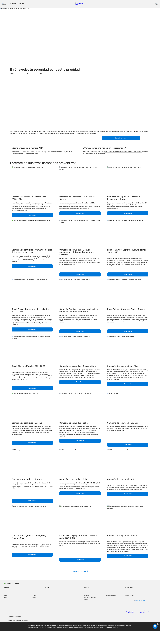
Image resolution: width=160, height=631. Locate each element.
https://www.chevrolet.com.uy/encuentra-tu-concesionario (123, 152)
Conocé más (32, 215)
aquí (117, 627)
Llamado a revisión (121, 138)
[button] (155, 626)
